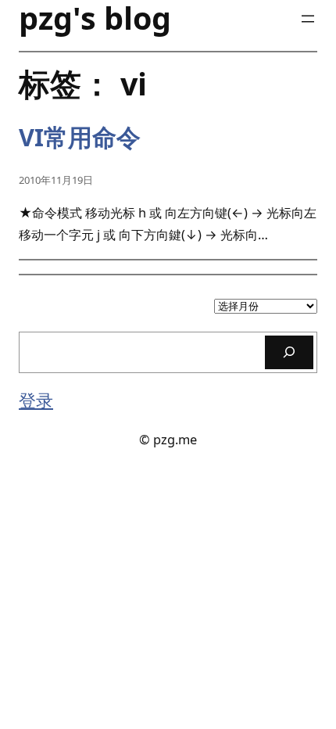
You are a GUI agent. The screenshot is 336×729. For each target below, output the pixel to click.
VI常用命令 (80, 137)
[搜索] (289, 352)
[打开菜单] (307, 18)
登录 (36, 400)
